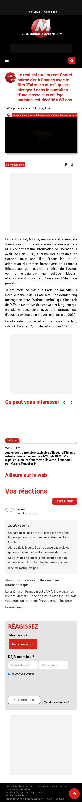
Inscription (33, 11)
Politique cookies (36, 792)
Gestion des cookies (16, 795)
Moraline (20, 509)
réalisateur (37, 108)
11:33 (17, 448)
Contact (60, 798)
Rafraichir (65, 501)
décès (47, 108)
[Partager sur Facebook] (66, 164)
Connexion (50, 11)
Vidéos (9, 108)
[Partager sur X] (72, 164)
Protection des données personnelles (24, 798)
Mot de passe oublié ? (57, 702)
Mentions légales (14, 792)
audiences (12, 440)
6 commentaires (15, 164)
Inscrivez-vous (23, 644)
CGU (49, 798)
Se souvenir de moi (22, 673)
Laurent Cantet (22, 108)
